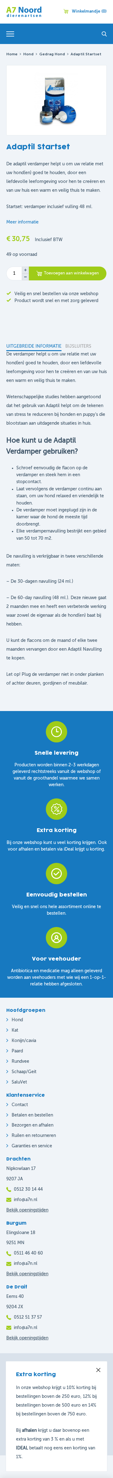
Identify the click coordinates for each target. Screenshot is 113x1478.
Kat (15, 1030)
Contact (20, 1105)
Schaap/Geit (24, 1072)
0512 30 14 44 (28, 1189)
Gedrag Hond (52, 54)
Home (12, 54)
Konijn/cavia (24, 1041)
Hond (28, 54)
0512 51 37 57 (28, 1317)
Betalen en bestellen (32, 1115)
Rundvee (20, 1061)
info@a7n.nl (25, 1200)
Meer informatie (22, 222)
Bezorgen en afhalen (32, 1125)
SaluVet (19, 1082)
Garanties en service (32, 1146)
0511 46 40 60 (28, 1253)
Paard (17, 1051)
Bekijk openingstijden (27, 1210)
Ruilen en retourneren (34, 1135)
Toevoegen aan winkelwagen (71, 273)
